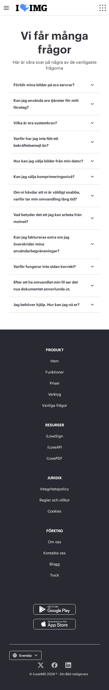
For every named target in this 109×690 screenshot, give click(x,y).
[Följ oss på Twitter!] (40, 665)
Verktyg (54, 394)
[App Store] (54, 624)
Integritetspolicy (54, 489)
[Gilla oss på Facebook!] (54, 665)
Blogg (54, 564)
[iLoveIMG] (31, 8)
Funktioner (55, 372)
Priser (55, 383)
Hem (55, 361)
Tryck (54, 575)
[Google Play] (54, 609)
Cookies (54, 511)
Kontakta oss (54, 553)
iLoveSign (54, 436)
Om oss (54, 542)
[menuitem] (54, 85)
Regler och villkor (54, 500)
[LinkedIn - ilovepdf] (68, 665)
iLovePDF (54, 458)
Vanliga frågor (54, 405)
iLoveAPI (54, 447)
